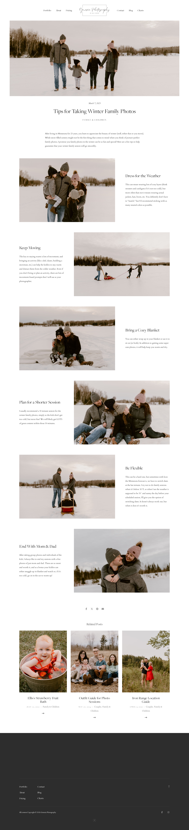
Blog (131, 10)
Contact (120, 10)
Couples (97, 706)
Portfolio (47, 10)
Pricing (69, 10)
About (58, 10)
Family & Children (94, 120)
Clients (140, 10)
